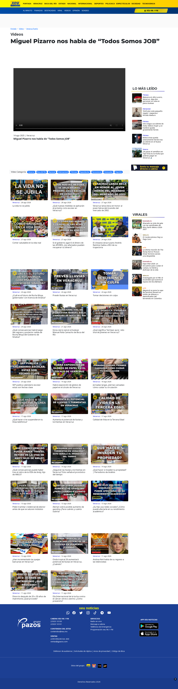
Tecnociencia (148, 4)
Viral (60, 11)
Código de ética (118, 651)
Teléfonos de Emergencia (100, 626)
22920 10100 (56, 621)
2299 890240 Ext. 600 (59, 639)
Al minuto (27, 11)
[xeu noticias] (15, 3)
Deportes (99, 4)
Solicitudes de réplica (83, 651)
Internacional (85, 4)
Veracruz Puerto (32, 29)
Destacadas (50, 11)
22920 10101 (56, 624)
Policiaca (110, 4)
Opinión (76, 11)
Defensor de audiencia (62, 651)
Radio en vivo (96, 621)
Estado (62, 4)
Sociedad (136, 4)
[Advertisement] (149, 322)
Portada (27, 4)
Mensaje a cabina (97, 624)
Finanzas (38, 11)
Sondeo (85, 11)
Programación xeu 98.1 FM (101, 629)
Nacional (71, 4)
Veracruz (38, 4)
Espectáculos (123, 4)
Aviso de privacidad (101, 651)
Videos (67, 11)
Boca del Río (50, 4)
